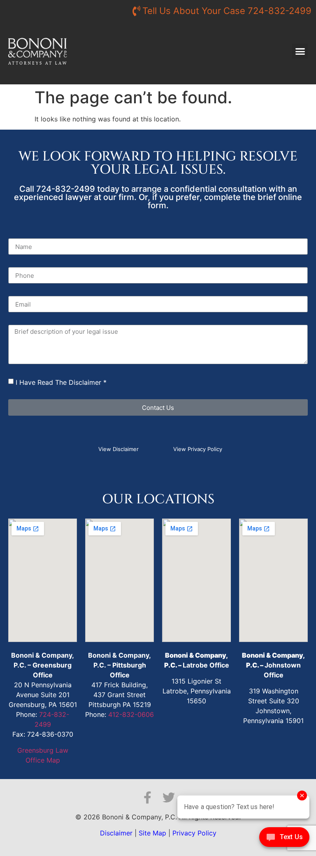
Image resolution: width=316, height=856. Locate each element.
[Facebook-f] (147, 797)
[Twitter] (169, 797)
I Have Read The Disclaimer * (61, 382)
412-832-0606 (131, 714)
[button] (300, 51)
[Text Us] (284, 839)
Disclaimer (116, 833)
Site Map (152, 833)
